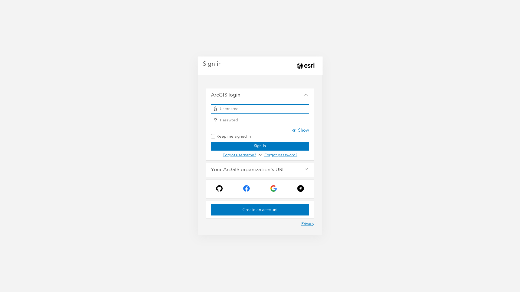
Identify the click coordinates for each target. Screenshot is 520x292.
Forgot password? (280, 155)
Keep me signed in (233, 137)
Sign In (260, 146)
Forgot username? (239, 155)
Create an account (260, 210)
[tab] (260, 95)
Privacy (307, 223)
